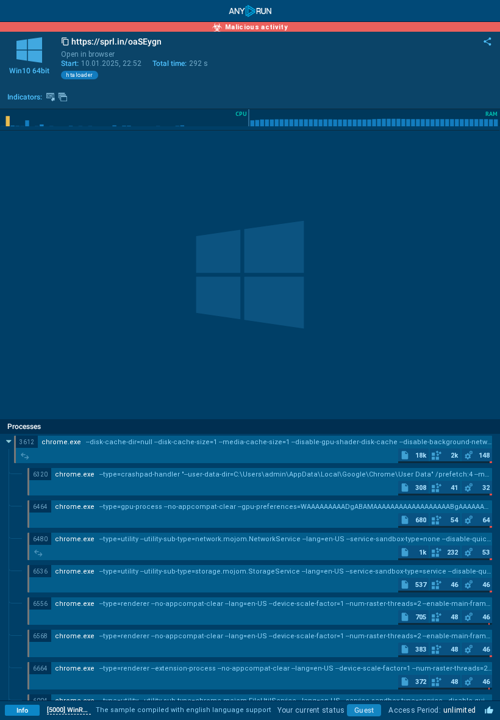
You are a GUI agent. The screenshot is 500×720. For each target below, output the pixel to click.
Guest (364, 710)
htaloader (79, 75)
